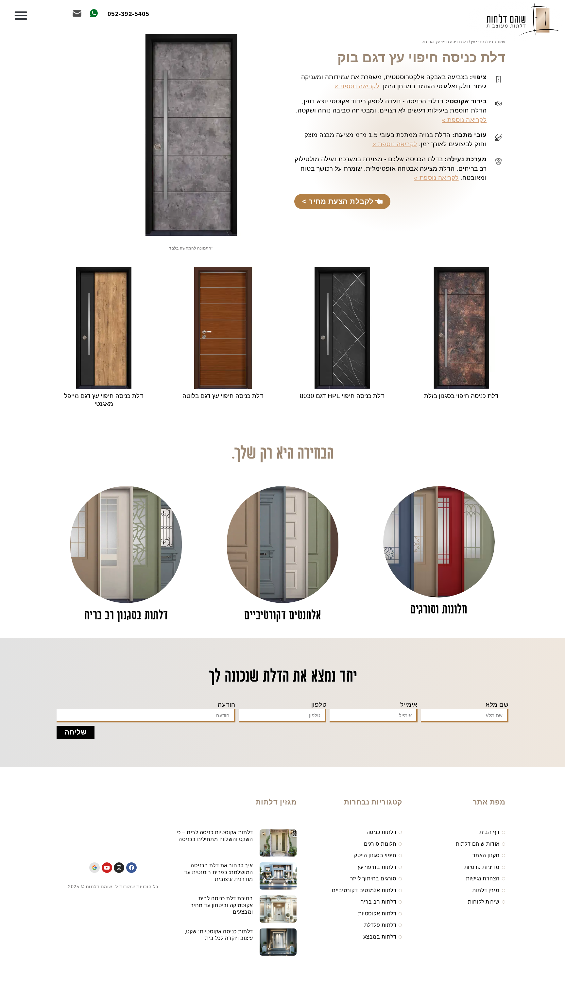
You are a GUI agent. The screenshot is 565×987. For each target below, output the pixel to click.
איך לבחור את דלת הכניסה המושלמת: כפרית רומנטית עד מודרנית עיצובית (218, 872)
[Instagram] (119, 867)
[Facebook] (131, 867)
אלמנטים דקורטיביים (282, 616)
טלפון (319, 704)
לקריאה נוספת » (356, 86)
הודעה (226, 704)
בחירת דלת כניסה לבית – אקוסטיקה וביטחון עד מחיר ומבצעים (222, 905)
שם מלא (497, 704)
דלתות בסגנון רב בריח (126, 616)
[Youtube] (107, 867)
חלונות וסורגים (438, 610)
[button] (20, 15)
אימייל (409, 704)
